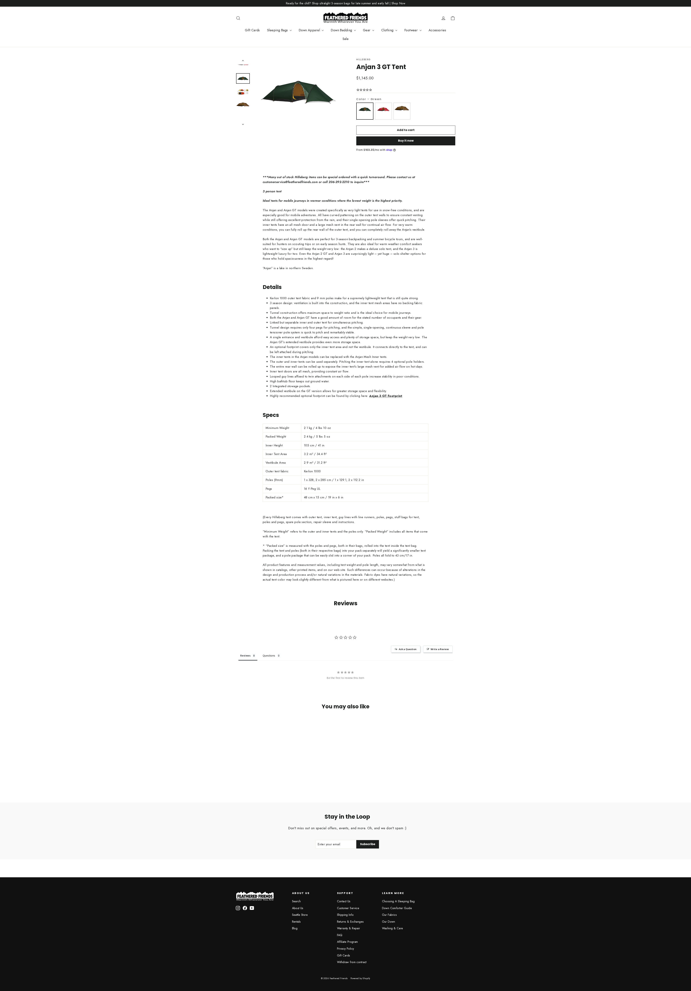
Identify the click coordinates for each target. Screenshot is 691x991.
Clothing (387, 30)
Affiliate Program (347, 942)
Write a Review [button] (440, 649)
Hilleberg (363, 59)
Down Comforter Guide (397, 908)
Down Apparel (310, 30)
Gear (367, 30)
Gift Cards (252, 30)
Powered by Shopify (360, 978)
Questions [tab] (269, 655)
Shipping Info (345, 915)
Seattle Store (300, 915)
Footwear (411, 30)
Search (296, 901)
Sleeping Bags (278, 30)
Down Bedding (342, 30)
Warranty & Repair (348, 928)
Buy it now (406, 141)
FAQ (339, 935)
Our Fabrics (389, 915)
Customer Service (348, 908)
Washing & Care (392, 928)
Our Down (388, 922)
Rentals (296, 922)
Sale (345, 39)
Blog (295, 928)
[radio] (364, 111)
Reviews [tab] (245, 655)
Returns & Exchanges (350, 922)
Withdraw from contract (352, 962)
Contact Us (344, 901)
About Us (297, 908)
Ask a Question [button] (408, 649)
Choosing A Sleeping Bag (398, 901)
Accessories (437, 30)
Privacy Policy (345, 949)
